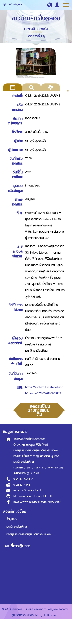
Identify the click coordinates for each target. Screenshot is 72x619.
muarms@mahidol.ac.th (27, 490)
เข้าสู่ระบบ (11, 518)
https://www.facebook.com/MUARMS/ (37, 501)
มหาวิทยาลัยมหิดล (16, 526)
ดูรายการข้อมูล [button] (11, 4)
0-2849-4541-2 (23, 478)
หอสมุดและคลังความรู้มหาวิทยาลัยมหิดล (28, 534)
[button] (49, 5)
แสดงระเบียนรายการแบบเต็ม (39, 410)
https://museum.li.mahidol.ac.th (33, 496)
